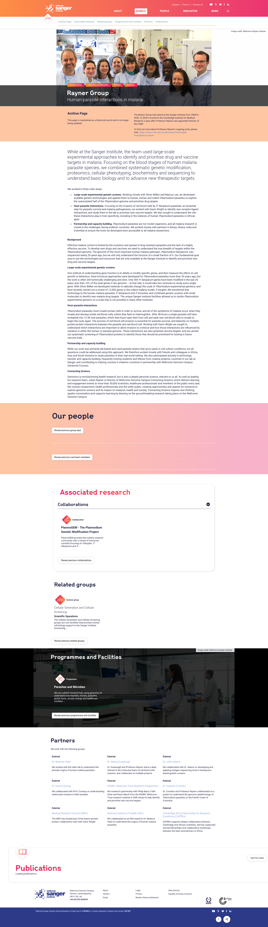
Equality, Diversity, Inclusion (180, 894)
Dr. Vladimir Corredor (174, 786)
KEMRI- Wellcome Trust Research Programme (132, 786)
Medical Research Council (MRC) (70, 813)
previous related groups (72, 641)
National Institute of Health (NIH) (125, 813)
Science (141, 11)
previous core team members (75, 457)
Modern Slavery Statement (147, 897)
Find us (186, 5)
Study (105, 897)
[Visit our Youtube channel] (211, 5)
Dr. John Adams (171, 761)
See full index (257, 858)
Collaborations (73, 504)
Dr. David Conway (61, 786)
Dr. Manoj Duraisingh (118, 761)
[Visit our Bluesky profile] (220, 5)
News (214, 11)
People (164, 11)
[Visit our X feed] (216, 5)
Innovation (190, 11)
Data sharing (173, 890)
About (118, 11)
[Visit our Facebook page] (224, 5)
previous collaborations (79, 560)
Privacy (139, 894)
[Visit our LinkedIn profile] (228, 5)
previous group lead (71, 430)
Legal (138, 890)
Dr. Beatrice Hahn (61, 761)
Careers (175, 5)
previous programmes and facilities (78, 715)
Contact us (198, 5)
